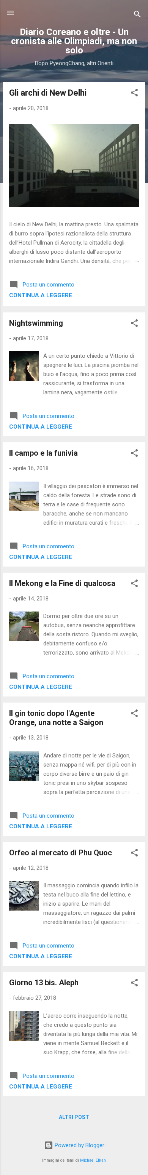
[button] (134, 94)
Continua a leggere (40, 295)
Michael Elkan (93, 1160)
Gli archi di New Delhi (48, 93)
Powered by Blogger (78, 1145)
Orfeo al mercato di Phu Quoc (60, 852)
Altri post (74, 1117)
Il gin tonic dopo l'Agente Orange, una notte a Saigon (56, 718)
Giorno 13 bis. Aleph (44, 982)
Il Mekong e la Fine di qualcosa (62, 583)
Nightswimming (36, 323)
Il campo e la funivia (43, 453)
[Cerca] (137, 15)
